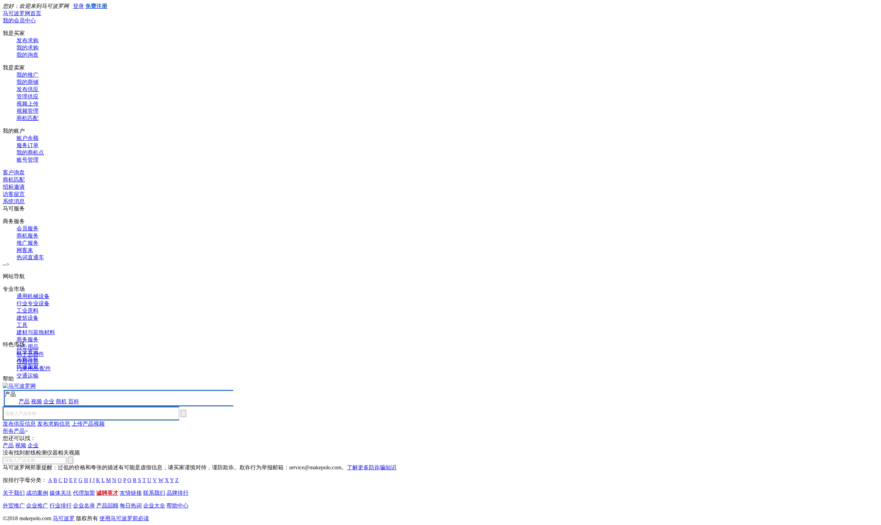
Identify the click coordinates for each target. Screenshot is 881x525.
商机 (61, 401)
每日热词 (131, 505)
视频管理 (28, 111)
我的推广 (28, 75)
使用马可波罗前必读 (124, 518)
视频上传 (28, 104)
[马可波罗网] (19, 386)
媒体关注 (61, 493)
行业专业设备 (33, 303)
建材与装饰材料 (36, 332)
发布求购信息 (53, 424)
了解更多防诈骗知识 (371, 467)
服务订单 (28, 145)
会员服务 (28, 228)
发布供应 (28, 89)
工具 (22, 325)
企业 (48, 401)
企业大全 (154, 505)
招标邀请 (14, 187)
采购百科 (28, 359)
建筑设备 (28, 318)
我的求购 (28, 48)
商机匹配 (28, 118)
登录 (78, 6)
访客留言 (14, 194)
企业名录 (84, 505)
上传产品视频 (88, 424)
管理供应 (28, 96)
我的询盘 (28, 55)
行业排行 (61, 505)
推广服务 (28, 243)
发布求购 (28, 40)
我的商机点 (30, 152)
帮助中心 (178, 505)
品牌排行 (178, 493)
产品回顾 (107, 505)
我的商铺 (28, 82)
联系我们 (154, 493)
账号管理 (28, 160)
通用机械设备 (33, 296)
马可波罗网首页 (22, 13)
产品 (24, 401)
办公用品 (28, 347)
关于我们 (14, 493)
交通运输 (28, 376)
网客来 (25, 250)
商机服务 (28, 236)
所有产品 (14, 431)
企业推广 (37, 505)
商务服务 (28, 339)
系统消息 (14, 201)
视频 (36, 401)
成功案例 (37, 493)
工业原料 (28, 311)
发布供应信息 (19, 424)
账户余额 (28, 138)
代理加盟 (28, 366)
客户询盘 (14, 172)
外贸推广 (14, 505)
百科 (73, 401)
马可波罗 (64, 518)
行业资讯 (28, 351)
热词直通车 (30, 257)
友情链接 (131, 493)
